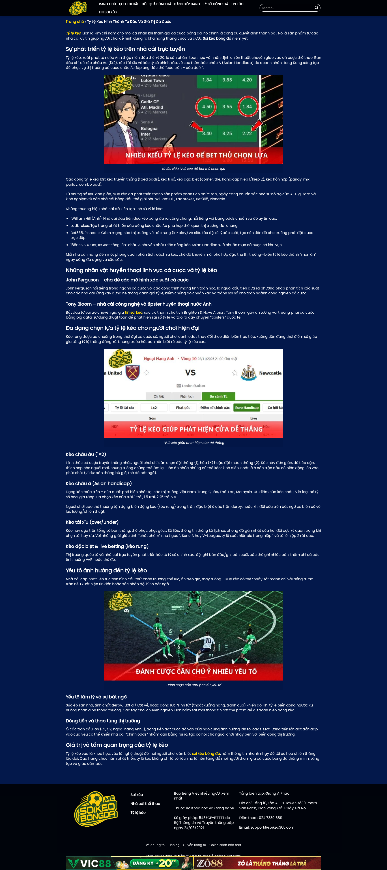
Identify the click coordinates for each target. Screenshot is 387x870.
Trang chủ (106, 4)
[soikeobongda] (78, 7)
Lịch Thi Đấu (129, 4)
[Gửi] (316, 8)
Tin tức (237, 4)
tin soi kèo (133, 312)
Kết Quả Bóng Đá (156, 4)
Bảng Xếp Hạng (187, 4)
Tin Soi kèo (108, 12)
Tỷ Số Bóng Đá (215, 4)
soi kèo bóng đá (206, 753)
